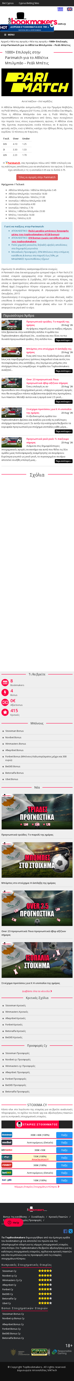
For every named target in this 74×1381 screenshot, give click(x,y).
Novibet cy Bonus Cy (13, 1318)
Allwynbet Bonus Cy (13, 1324)
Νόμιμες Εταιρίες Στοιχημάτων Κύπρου (36, 1186)
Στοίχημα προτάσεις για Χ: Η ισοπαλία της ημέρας (30, 983)
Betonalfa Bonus (14, 772)
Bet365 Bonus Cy (11, 1333)
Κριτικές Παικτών (58, 1216)
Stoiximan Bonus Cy (13, 1313)
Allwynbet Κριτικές (15, 1018)
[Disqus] (37, 527)
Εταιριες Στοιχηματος (40, 1124)
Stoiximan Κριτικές (15, 1005)
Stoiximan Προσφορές (17, 1053)
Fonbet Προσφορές (15, 1078)
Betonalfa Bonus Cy (13, 1338)
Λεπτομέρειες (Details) (40, 1142)
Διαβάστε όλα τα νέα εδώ (36, 991)
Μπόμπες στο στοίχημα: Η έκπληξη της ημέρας (28, 883)
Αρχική (4, 41)
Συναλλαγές (37, 1216)
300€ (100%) (40, 1165)
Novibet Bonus (13, 737)
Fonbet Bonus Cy (11, 1328)
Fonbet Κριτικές (13, 1024)
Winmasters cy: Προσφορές (20, 1066)
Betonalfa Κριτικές (15, 1031)
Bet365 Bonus (12, 766)
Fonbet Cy (7, 1289)
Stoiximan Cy (9, 1271)
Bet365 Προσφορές (15, 1085)
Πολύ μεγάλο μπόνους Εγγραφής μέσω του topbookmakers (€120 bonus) (40, 232)
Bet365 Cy (7, 1294)
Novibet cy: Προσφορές (18, 1059)
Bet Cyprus (7, 3)
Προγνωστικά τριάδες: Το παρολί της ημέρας (27, 834)
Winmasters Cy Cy (12, 1280)
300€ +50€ (39, 1150)
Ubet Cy (6, 1303)
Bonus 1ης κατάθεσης (15, 1216)
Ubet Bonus (11, 779)
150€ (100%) (39, 1158)
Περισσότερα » (63, 340)
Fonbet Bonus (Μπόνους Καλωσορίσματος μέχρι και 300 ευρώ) (35, 758)
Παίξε (64, 1135)
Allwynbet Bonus (14, 750)
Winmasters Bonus (15, 743)
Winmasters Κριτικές (16, 1011)
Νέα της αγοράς (19, 41)
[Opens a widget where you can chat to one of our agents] (13, 1222)
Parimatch (14, 162)
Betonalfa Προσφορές (17, 1091)
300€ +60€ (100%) (40, 1135)
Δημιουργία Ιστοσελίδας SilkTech (37, 1370)
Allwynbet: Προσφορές (17, 1072)
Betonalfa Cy (9, 1298)
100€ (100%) (40, 1180)
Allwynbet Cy (9, 1284)
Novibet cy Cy (9, 1275)
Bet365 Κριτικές (13, 1037)
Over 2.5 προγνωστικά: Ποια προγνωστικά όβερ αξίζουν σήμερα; (47, 381)
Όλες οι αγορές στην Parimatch (37, 177)
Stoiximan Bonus (14, 730)
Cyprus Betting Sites (29, 3)
